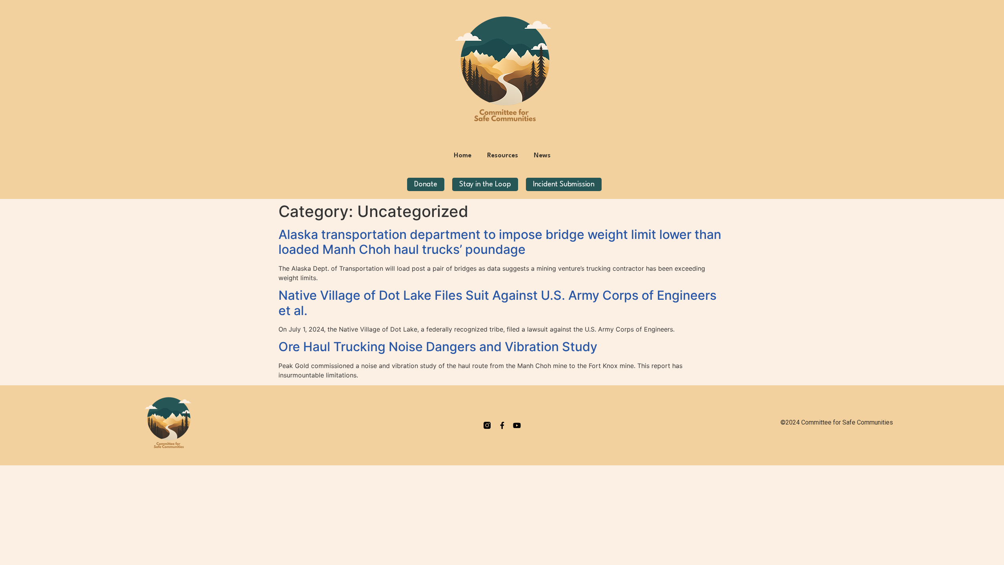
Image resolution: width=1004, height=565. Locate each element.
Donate (425, 184)
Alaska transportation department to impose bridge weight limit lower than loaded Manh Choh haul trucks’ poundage (499, 242)
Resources (502, 155)
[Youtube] (516, 425)
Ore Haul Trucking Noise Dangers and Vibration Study (437, 346)
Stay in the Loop (485, 184)
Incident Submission (564, 184)
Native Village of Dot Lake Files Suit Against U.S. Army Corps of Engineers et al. (497, 303)
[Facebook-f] (502, 425)
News (542, 155)
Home (462, 155)
